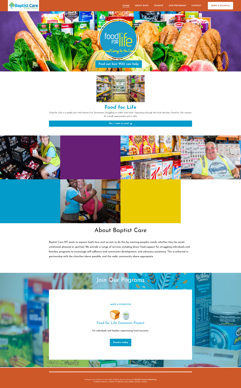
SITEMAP (97, 382)
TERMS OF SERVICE (116, 382)
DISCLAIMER (129, 382)
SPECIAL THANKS (141, 382)
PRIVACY (104, 382)
